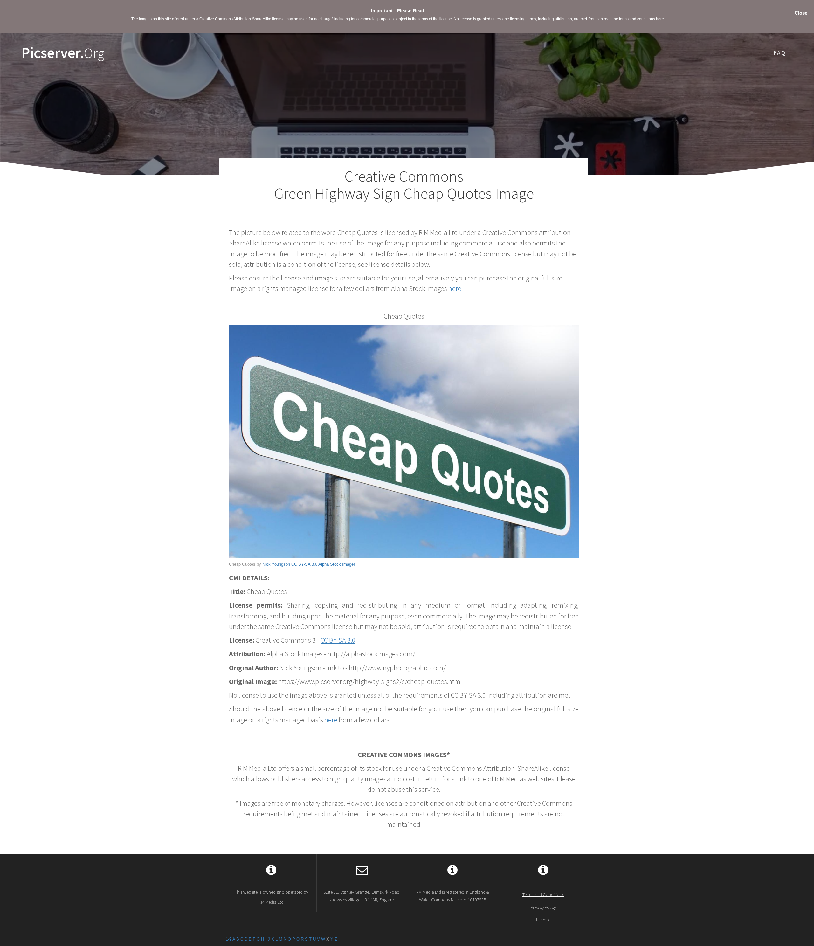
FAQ (780, 52)
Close (801, 13)
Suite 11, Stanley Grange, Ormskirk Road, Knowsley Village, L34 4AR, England (362, 895)
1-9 (228, 939)
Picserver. (63, 52)
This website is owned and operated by (271, 897)
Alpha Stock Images (337, 564)
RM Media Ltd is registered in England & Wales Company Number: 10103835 (452, 895)
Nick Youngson (276, 564)
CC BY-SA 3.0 (304, 564)
